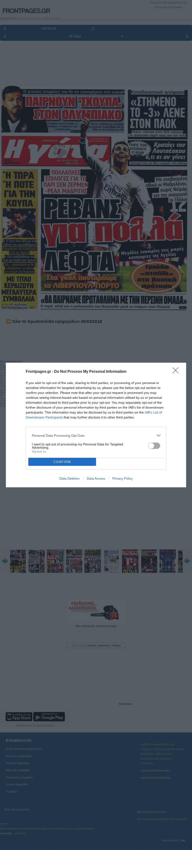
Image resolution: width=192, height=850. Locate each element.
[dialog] (96, 425)
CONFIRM (62, 462)
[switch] (154, 446)
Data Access (96, 478)
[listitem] (96, 435)
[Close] (177, 371)
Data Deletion (69, 478)
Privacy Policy (122, 478)
